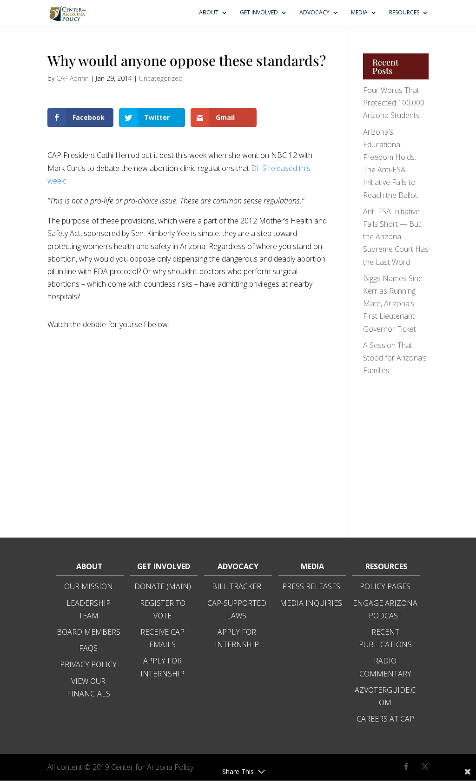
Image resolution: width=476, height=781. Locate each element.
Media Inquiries (311, 603)
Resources (404, 12)
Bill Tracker (236, 586)
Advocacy (314, 12)
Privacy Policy (88, 664)
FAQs (88, 648)
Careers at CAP (385, 719)
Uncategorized (161, 78)
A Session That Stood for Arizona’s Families (395, 357)
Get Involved (259, 12)
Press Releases (311, 586)
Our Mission (88, 586)
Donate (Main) (162, 586)
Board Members (88, 632)
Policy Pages (385, 586)
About (208, 12)
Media (359, 12)
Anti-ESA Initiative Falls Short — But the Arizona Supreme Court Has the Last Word (396, 236)
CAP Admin (72, 78)
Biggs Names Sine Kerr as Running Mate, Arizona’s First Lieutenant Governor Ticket (393, 303)
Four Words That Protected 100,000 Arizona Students (393, 102)
